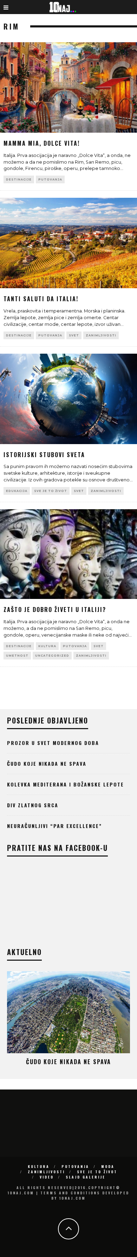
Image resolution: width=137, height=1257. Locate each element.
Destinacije (19, 179)
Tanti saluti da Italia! (41, 299)
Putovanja (50, 179)
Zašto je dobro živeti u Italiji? (55, 609)
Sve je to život (50, 491)
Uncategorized (52, 655)
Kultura (47, 646)
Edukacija (16, 491)
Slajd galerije (85, 1177)
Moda (108, 1166)
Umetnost (17, 655)
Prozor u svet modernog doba (53, 742)
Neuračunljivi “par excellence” (54, 825)
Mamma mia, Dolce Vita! (42, 143)
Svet (74, 335)
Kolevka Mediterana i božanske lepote (65, 784)
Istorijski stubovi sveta (44, 454)
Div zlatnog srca (32, 805)
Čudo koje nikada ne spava (46, 763)
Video (47, 1177)
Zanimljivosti (101, 335)
